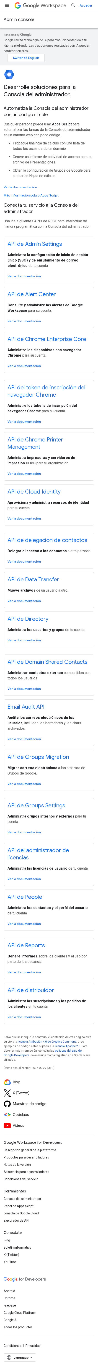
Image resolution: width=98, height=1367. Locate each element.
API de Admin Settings (35, 244)
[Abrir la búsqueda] (73, 5)
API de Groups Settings (36, 805)
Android (9, 1291)
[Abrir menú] (7, 5)
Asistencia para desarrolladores (26, 1172)
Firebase (10, 1305)
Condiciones (12, 1346)
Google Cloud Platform (20, 1312)
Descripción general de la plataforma (30, 1150)
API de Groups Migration (38, 757)
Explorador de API (16, 1220)
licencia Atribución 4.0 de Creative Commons (47, 1041)
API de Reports (26, 945)
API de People (25, 897)
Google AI (10, 1320)
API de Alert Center (32, 294)
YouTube (10, 1262)
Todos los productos (18, 1327)
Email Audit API (26, 706)
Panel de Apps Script (19, 1206)
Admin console (19, 19)
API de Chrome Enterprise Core (47, 339)
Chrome (9, 1298)
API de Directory (28, 619)
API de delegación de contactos (47, 540)
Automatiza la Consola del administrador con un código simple (46, 112)
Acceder (86, 5)
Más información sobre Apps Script (31, 195)
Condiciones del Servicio (21, 1179)
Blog (7, 1240)
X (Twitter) (11, 1255)
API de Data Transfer (33, 579)
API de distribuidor (31, 990)
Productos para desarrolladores (26, 1157)
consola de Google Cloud (21, 1213)
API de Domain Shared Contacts (48, 662)
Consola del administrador (22, 1199)
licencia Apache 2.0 (67, 1046)
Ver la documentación (20, 187)
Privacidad (33, 1346)
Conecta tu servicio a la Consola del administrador (41, 208)
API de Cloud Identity (34, 491)
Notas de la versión (17, 1164)
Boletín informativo (17, 1247)
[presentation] (49, 91)
